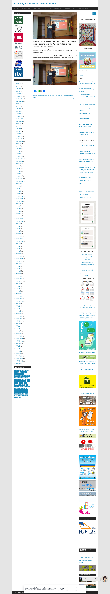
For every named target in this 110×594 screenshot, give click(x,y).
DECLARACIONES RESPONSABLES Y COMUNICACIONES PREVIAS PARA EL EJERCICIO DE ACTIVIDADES (87, 429)
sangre (16, 393)
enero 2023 (18, 155)
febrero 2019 (18, 233)
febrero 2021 (18, 193)
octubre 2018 (18, 240)
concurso (17, 381)
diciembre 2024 (19, 116)
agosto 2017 (18, 263)
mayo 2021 (18, 188)
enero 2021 (18, 195)
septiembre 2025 (19, 101)
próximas (25, 390)
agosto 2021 (18, 183)
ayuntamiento (23, 372)
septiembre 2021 (19, 181)
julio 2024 (18, 125)
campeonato (17, 375)
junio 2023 (18, 146)
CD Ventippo (17, 379)
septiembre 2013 (19, 341)
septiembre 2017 (19, 261)
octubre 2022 (19, 160)
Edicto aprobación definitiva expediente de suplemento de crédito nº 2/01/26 (87, 90)
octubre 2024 (19, 120)
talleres (16, 395)
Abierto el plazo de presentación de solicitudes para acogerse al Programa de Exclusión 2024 (57, 98)
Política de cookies (29, 591)
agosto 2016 (18, 283)
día (26, 384)
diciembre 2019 (19, 216)
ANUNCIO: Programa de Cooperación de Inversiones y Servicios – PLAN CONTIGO (87, 363)
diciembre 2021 (19, 176)
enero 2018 (18, 255)
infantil (16, 388)
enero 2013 (18, 355)
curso (25, 382)
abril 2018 (18, 250)
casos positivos (24, 377)
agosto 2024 (18, 123)
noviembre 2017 (19, 258)
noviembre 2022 (19, 158)
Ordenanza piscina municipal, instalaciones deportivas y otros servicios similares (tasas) (87, 264)
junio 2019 (18, 226)
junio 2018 (18, 246)
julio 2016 (18, 285)
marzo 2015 (18, 311)
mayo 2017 (18, 268)
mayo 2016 (18, 288)
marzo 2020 (18, 211)
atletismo (17, 372)
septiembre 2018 (19, 241)
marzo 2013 (18, 351)
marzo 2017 (18, 271)
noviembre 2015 (19, 298)
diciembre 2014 (19, 316)
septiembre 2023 (19, 141)
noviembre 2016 (19, 278)
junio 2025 (18, 106)
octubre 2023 (19, 140)
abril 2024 (18, 130)
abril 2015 (18, 310)
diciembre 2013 (19, 336)
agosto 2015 (18, 303)
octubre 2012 (18, 360)
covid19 (16, 382)
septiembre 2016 (19, 281)
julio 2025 (18, 105)
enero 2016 (18, 295)
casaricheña (17, 377)
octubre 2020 (19, 200)
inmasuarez (44, 46)
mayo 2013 (18, 348)
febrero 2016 (18, 293)
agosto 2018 (18, 243)
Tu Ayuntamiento (26, 8)
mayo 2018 (18, 248)
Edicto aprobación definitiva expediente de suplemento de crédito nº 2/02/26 (87, 96)
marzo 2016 (18, 291)
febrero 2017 (18, 273)
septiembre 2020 (19, 201)
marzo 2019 (18, 231)
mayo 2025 (18, 108)
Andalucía (26, 370)
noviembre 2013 (19, 338)
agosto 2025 (18, 103)
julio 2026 (18, 85)
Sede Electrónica (38, 8)
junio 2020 (18, 206)
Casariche (16, 8)
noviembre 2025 (19, 98)
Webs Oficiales (57, 8)
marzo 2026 (18, 91)
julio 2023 (18, 145)
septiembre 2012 (19, 361)
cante (22, 375)
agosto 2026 (18, 83)
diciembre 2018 (19, 236)
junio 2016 (18, 286)
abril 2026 (18, 90)
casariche (27, 375)
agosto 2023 (18, 143)
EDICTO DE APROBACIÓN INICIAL (86, 191)
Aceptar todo (62, 589)
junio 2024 (18, 126)
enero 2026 (18, 95)
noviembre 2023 (19, 138)
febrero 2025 (18, 113)
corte (28, 381)
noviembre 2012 (19, 358)
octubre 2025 (19, 100)
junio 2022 (18, 166)
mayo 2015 (18, 308)
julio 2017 (18, 265)
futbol (28, 386)
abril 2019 (18, 230)
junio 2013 (18, 346)
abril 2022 (18, 170)
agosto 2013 (18, 343)
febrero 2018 (18, 253)
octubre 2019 (18, 220)
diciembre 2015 (19, 296)
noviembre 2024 (19, 118)
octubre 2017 (18, 260)
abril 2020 (18, 210)
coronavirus (23, 381)
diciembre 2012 (19, 356)
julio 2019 (18, 225)
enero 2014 (18, 335)
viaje (20, 397)
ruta (27, 391)
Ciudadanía (48, 8)
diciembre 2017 (19, 256)
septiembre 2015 (19, 301)
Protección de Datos (83, 8)
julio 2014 (18, 325)
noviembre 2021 (19, 178)
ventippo (25, 395)
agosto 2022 (18, 163)
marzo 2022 (18, 171)
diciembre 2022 (19, 156)
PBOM (74, 8)
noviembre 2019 (19, 218)
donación (23, 384)
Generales (51, 46)
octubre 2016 (18, 280)
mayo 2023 (18, 148)
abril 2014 (18, 330)
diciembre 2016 (19, 276)
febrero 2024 (18, 133)
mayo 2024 (18, 128)
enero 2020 (18, 215)
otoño (20, 390)
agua (22, 370)
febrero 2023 (18, 153)
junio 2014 (18, 326)
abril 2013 (18, 350)
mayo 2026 (18, 88)
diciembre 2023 (19, 136)
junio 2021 (18, 186)
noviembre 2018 (19, 238)
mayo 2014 (18, 328)
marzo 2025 (18, 111)
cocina (22, 379)
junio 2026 (18, 86)
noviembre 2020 (19, 198)
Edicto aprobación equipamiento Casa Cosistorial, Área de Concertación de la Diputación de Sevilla (87, 83)
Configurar (81, 588)
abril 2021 (18, 190)
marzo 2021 (18, 191)
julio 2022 (18, 165)
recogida (17, 391)
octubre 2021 (18, 180)
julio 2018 (18, 245)
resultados (22, 391)
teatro (20, 395)
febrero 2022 (18, 173)
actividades (17, 370)
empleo (16, 386)
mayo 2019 (18, 228)
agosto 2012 (18, 363)
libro (20, 388)
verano (16, 397)
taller (26, 393)
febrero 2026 (18, 93)
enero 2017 (18, 275)
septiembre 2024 (19, 121)
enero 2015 (18, 315)
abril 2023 (18, 150)
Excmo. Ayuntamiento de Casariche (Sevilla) (35, 3)
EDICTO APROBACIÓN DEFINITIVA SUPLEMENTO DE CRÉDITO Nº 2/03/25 (86, 124)
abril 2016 (18, 290)
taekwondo (21, 393)
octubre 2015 (18, 300)
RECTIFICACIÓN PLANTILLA (85, 113)
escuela (20, 386)
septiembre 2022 (19, 161)
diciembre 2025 (19, 96)
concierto (27, 379)
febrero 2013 (18, 353)
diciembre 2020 (19, 196)
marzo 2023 (18, 151)
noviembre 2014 (19, 318)
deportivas (17, 384)
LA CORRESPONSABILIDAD (85, 352)
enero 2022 (18, 175)
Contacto (67, 8)
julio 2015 (18, 305)
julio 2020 (18, 205)
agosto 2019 (18, 223)
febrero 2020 (18, 213)
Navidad (16, 390)
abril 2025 (18, 110)
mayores (24, 388)
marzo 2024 (18, 131)
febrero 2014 (18, 333)
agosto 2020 (18, 203)
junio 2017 (18, 266)
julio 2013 (18, 345)
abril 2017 (18, 270)
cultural (21, 382)
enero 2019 (18, 235)
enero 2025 (18, 115)
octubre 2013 (18, 340)
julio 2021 (18, 185)
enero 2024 (18, 135)
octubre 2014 (18, 320)
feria (24, 386)
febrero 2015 (18, 313)
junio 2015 (18, 306)
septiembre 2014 (19, 321)
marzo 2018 (18, 251)
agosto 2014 (18, 323)
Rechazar (71, 588)
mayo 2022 (18, 168)
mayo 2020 (18, 208)
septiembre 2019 (19, 221)
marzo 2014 (18, 331)
